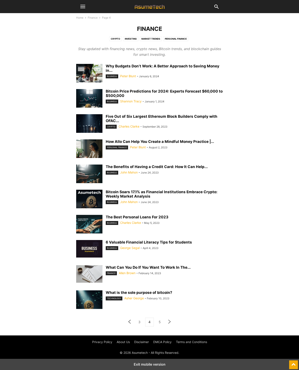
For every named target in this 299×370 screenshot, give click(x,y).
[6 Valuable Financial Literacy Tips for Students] (89, 249)
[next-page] (169, 322)
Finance (93, 17)
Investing (131, 38)
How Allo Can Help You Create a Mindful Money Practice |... (160, 141)
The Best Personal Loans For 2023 (137, 217)
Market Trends (150, 38)
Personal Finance (176, 38)
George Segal (130, 248)
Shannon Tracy (131, 101)
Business (112, 76)
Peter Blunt (128, 76)
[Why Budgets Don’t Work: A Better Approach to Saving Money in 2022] (89, 74)
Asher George (134, 298)
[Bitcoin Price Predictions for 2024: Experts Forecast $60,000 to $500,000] (89, 99)
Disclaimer (141, 342)
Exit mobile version (149, 364)
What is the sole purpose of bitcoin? (139, 292)
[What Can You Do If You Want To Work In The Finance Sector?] (89, 274)
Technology (114, 298)
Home (79, 17)
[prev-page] (129, 322)
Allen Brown (127, 273)
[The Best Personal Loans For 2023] (89, 225)
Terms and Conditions (191, 342)
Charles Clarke (129, 126)
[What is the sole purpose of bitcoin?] (89, 300)
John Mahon (129, 172)
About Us (123, 342)
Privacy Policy (102, 342)
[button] (82, 6)
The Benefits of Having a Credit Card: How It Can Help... (157, 167)
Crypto (115, 38)
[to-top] (293, 362)
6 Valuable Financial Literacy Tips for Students (149, 242)
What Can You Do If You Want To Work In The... (148, 267)
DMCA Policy (162, 342)
